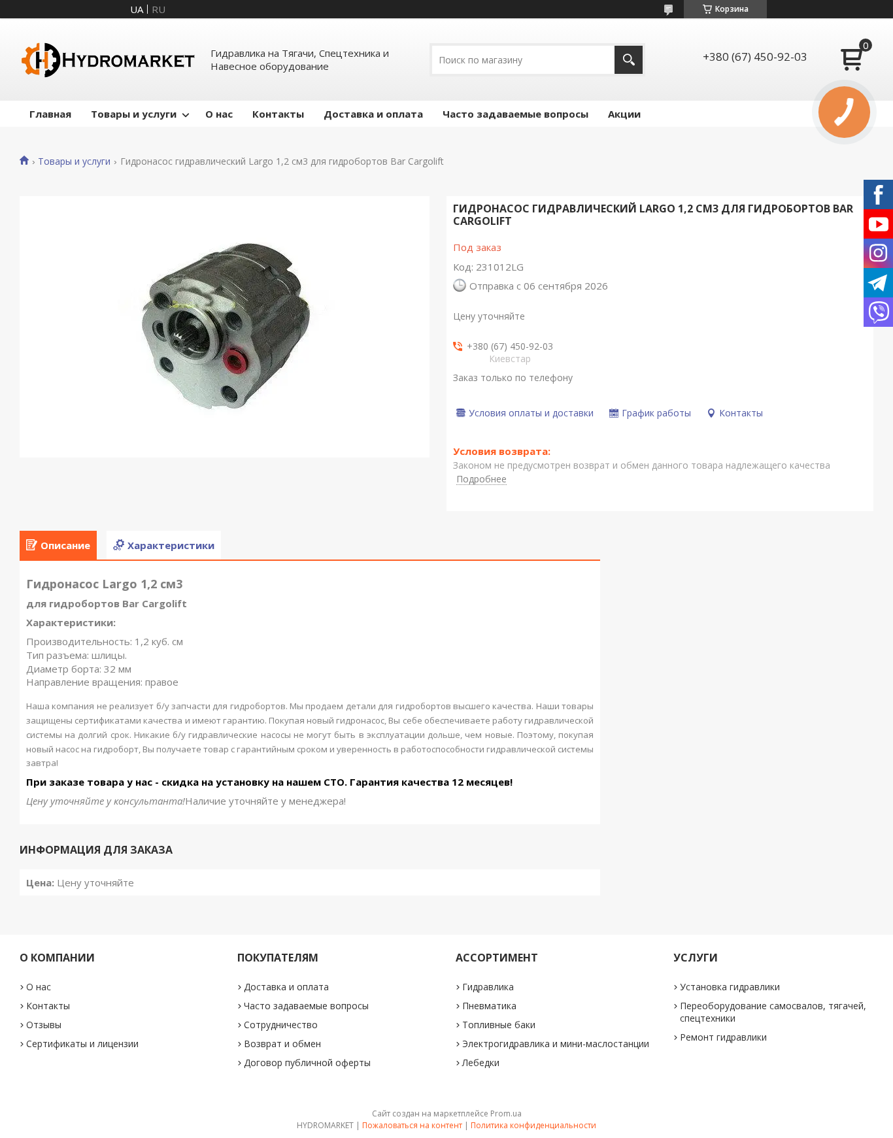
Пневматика (489, 1005)
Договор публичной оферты (307, 1062)
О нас (219, 113)
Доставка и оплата (373, 113)
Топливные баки (498, 1024)
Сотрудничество (281, 1024)
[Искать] (629, 60)
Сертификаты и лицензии (82, 1043)
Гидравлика (488, 986)
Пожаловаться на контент (412, 1125)
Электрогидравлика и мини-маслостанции (555, 1043)
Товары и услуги (134, 113)
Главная (50, 113)
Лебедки (480, 1062)
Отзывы (43, 1024)
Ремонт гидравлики (723, 1037)
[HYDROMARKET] (108, 59)
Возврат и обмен (282, 1043)
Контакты (278, 113)
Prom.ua (506, 1113)
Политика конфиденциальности (533, 1125)
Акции (624, 113)
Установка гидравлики (730, 986)
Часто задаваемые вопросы (515, 113)
